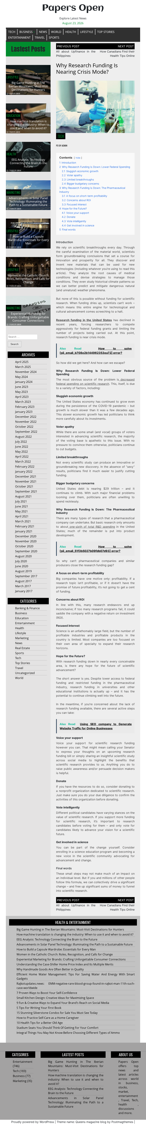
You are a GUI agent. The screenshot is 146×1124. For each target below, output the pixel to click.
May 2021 (21, 511)
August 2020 (23, 556)
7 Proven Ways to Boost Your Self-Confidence (47, 993)
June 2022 (21, 447)
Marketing (13, 192)
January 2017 (23, 591)
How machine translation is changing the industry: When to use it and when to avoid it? (28, 124)
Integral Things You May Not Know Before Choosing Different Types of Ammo (68, 1033)
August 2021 (23, 496)
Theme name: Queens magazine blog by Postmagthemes (95, 1122)
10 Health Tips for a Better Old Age (40, 1023)
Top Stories (105, 32)
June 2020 (21, 566)
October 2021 (24, 486)
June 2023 (21, 387)
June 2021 (21, 506)
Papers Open (73, 8)
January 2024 (23, 382)
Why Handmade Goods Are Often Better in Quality (50, 969)
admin (17, 93)
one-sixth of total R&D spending (91, 526)
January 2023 (23, 412)
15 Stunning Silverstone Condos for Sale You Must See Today (57, 1013)
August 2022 (23, 437)
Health (70, 32)
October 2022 (24, 427)
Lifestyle (86, 32)
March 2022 (23, 461)
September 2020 (26, 551)
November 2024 (25, 372)
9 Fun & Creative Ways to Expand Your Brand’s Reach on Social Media (63, 1003)
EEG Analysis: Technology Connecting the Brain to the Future (28, 163)
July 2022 (21, 442)
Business (26, 32)
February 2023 (24, 407)
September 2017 (26, 576)
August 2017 (23, 581)
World (56, 32)
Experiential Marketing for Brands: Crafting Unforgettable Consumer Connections (28, 317)
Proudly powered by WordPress (32, 1122)
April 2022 (21, 456)
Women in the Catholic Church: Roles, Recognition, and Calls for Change (28, 278)
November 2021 (25, 481)
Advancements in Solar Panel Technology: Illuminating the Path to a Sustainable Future (28, 201)
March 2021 (23, 521)
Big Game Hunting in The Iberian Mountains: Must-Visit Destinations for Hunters (28, 86)
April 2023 (21, 397)
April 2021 (21, 516)
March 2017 (23, 586)
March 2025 (23, 367)
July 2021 (21, 501)
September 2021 (26, 491)
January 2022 (23, 471)
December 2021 (25, 476)
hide (78, 157)
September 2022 (26, 432)
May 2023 (21, 392)
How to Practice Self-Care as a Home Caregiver (48, 1018)
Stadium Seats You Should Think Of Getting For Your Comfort (57, 1028)
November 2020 (25, 541)
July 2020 (21, 561)
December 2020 (25, 536)
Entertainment (19, 38)
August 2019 (23, 571)
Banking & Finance (27, 608)
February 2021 (24, 526)
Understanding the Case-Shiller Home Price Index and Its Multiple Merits (65, 964)
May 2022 (21, 452)
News (43, 32)
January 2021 (23, 531)
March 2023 (23, 402)
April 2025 (21, 362)
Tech (11, 32)
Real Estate (22, 648)
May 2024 (21, 377)
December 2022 (25, 417)
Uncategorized (25, 673)
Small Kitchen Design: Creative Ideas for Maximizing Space (55, 998)
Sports (54, 38)
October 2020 (24, 546)
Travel (40, 38)
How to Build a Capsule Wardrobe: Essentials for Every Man (28, 240)
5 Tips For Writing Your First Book (39, 1008)
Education (13, 115)
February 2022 (24, 466)
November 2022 (25, 422)
